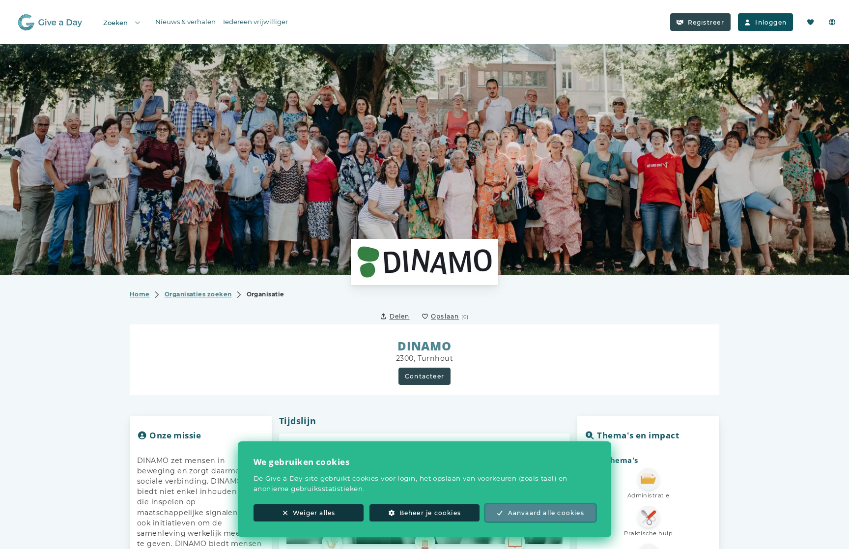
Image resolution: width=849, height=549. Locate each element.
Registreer (706, 22)
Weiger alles (314, 513)
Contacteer (424, 376)
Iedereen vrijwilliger (255, 22)
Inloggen (771, 22)
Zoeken (115, 23)
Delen (400, 316)
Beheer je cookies (430, 513)
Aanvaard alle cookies (546, 513)
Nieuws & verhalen (185, 22)
